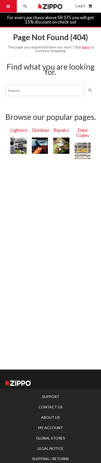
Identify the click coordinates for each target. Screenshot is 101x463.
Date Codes (82, 132)
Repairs (61, 130)
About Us (50, 417)
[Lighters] (18, 146)
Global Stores (50, 438)
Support (50, 396)
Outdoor (40, 130)
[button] (8, 6)
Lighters (18, 130)
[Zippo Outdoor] (40, 146)
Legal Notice (50, 448)
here (85, 47)
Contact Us (50, 407)
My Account (50, 427)
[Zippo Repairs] (61, 146)
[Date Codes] (83, 151)
